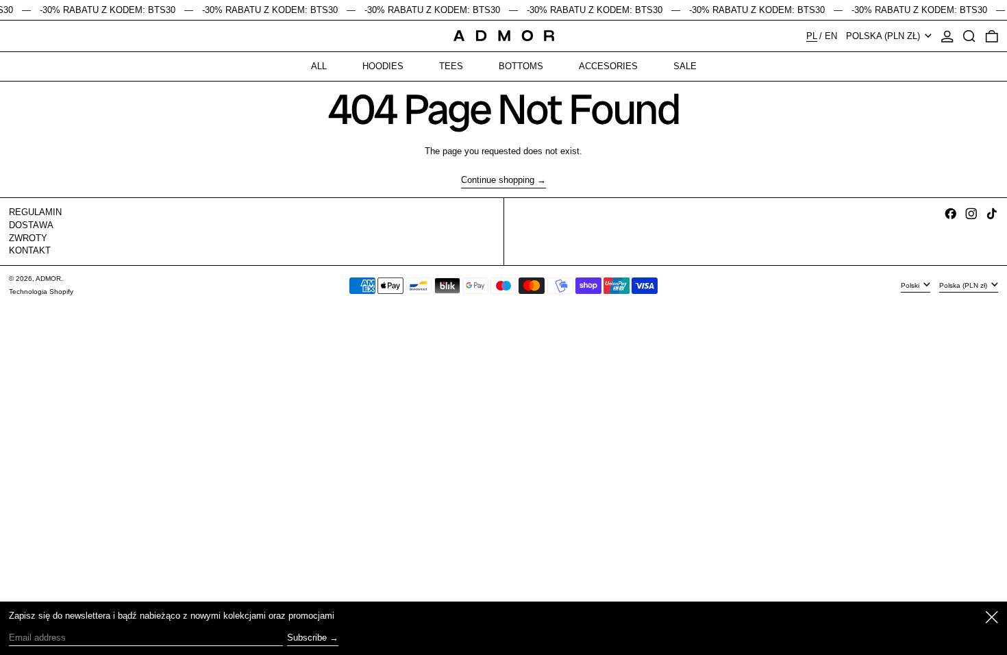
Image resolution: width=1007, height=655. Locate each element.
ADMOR (48, 278)
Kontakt (30, 250)
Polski (911, 284)
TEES (451, 66)
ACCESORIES (608, 66)
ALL (319, 66)
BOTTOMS (521, 66)
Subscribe (307, 637)
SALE (685, 66)
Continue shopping (497, 180)
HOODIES (382, 66)
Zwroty (28, 238)
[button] (969, 36)
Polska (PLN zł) (884, 36)
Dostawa (31, 225)
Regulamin (35, 212)
